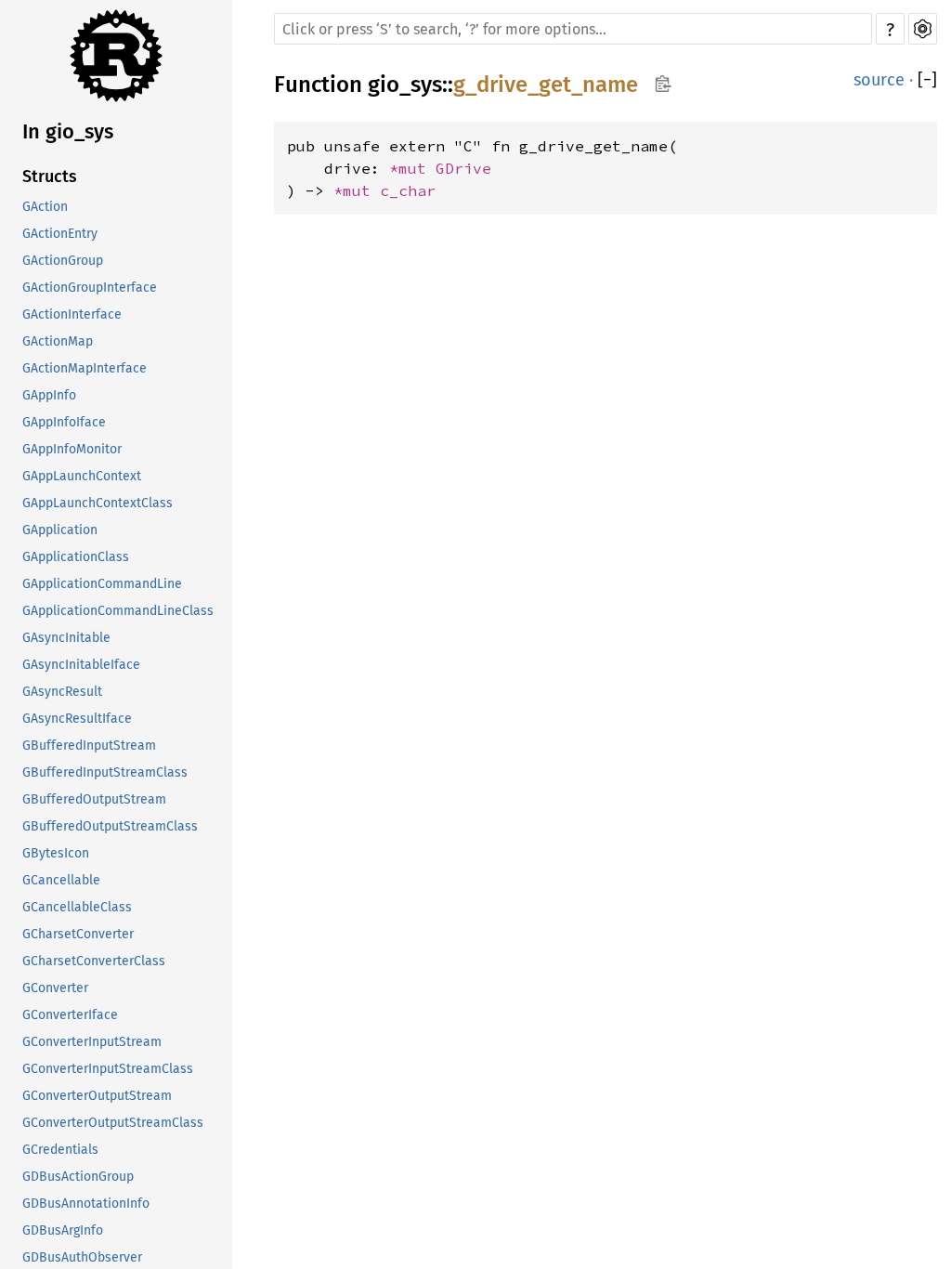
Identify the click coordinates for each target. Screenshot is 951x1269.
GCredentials (60, 1150)
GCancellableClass (77, 907)
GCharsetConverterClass (93, 961)
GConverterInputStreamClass (107, 1069)
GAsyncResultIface (77, 718)
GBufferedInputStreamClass (105, 772)
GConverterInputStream (92, 1042)
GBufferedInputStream (89, 745)
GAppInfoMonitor (72, 449)
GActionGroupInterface (89, 287)
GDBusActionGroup (78, 1176)
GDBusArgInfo (62, 1230)
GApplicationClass (75, 557)
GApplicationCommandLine (102, 584)
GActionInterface (72, 314)
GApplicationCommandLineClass (118, 611)
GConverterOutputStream (97, 1096)
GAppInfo (49, 395)
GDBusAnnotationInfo (86, 1203)
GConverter (55, 988)
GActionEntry (60, 234)
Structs (49, 176)
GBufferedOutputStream (94, 799)
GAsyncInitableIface (81, 665)
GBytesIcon (55, 853)
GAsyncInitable (66, 638)
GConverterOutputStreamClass (112, 1123)
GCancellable (61, 880)
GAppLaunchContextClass (97, 503)
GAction (45, 207)
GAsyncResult (62, 692)
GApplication (60, 530)
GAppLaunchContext (81, 476)
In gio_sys (67, 131)
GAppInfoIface (64, 422)
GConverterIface (70, 1015)
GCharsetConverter (78, 934)
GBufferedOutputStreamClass (110, 826)
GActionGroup (62, 260)
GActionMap (57, 341)
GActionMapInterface (84, 368)
